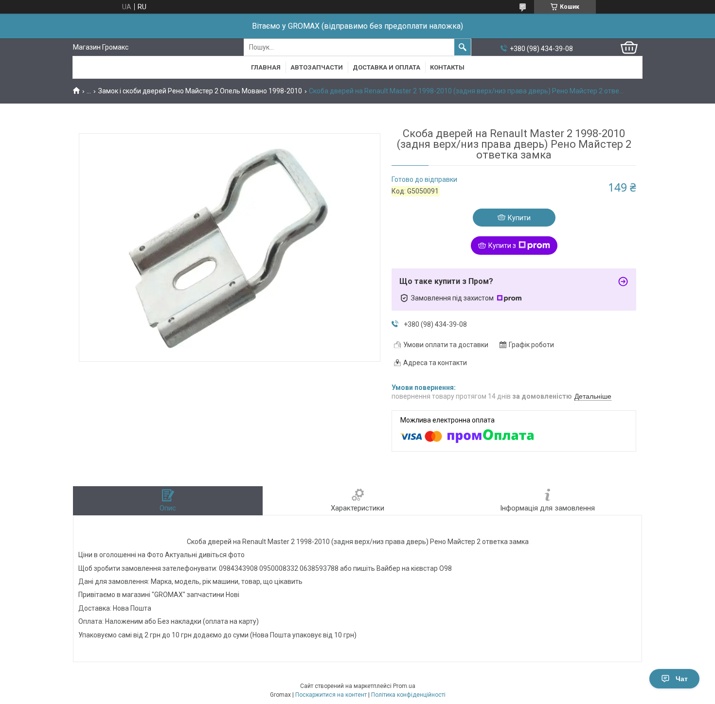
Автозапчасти (316, 67)
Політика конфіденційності (408, 694)
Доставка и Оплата (386, 67)
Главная (266, 67)
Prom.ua (404, 686)
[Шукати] (462, 47)
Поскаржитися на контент (331, 694)
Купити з (502, 245)
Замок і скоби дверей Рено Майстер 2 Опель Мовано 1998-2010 (200, 91)
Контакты (447, 67)
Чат (682, 679)
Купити (519, 218)
